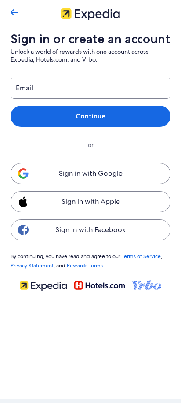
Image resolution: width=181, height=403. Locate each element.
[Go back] (14, 12)
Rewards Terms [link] (85, 265)
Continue (91, 116)
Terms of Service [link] (141, 256)
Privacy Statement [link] (32, 265)
